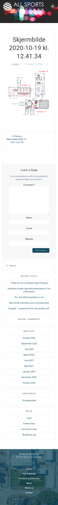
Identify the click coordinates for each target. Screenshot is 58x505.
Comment (29, 185)
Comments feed (29, 429)
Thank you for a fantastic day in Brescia (29, 283)
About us (29, 488)
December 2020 (29, 377)
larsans (15, 64)
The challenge (29, 474)
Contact (29, 492)
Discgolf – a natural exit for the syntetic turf (29, 308)
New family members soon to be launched (29, 303)
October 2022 (29, 338)
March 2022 (29, 355)
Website (29, 239)
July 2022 (29, 349)
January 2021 (29, 371)
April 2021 (29, 366)
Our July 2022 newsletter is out (29, 297)
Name (29, 217)
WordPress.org (29, 435)
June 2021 (29, 360)
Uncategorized (29, 400)
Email (29, 228)
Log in (29, 418)
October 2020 (29, 383)
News (29, 483)
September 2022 (29, 343)
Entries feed (29, 423)
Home (29, 469)
